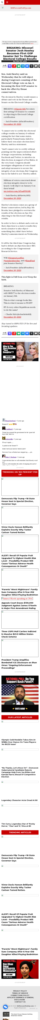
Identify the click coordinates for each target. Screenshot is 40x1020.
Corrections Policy (20, 995)
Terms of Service (20, 993)
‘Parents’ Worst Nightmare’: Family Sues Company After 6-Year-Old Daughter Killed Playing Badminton (19, 592)
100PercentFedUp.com (25, 1006)
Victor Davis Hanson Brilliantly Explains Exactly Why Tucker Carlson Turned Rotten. (17, 530)
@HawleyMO (20, 109)
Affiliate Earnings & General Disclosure (20, 999)
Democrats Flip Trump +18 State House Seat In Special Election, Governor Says (18, 501)
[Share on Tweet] (31, 66)
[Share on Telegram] (23, 66)
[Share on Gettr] (14, 66)
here (32, 43)
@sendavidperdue (12, 260)
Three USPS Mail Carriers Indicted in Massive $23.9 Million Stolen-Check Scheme (18, 634)
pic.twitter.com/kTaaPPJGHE (17, 191)
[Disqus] (19, 392)
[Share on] (36, 66)
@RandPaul (30, 260)
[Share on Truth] (10, 66)
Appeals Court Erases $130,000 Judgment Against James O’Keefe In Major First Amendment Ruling (19, 605)
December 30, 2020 (12, 124)
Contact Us (20, 1002)
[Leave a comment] (5, 1006)
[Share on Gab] (18, 66)
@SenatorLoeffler (16, 258)
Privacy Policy (20, 991)
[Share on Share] (27, 66)
